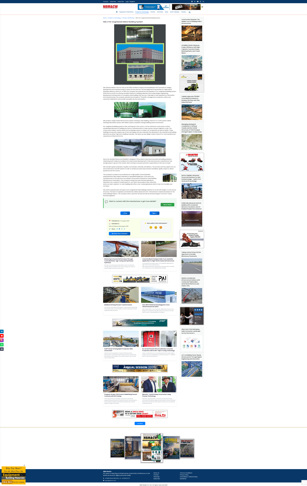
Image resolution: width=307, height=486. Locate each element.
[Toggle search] (189, 12)
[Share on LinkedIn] (119, 229)
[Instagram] (2, 340)
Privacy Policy (184, 475)
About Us (156, 473)
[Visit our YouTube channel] (197, 1)
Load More (140, 423)
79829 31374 (116, 478)
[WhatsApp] (2, 344)
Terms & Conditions (186, 473)
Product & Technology (142, 12)
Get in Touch (167, 205)
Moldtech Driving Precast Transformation (118, 305)
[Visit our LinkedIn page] (192, 1)
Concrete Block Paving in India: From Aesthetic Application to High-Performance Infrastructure (158, 260)
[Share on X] (121, 229)
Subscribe (121, 1)
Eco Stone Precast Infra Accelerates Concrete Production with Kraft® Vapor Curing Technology (158, 350)
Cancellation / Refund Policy (189, 477)
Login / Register (130, 1)
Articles (153, 12)
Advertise (113, 1)
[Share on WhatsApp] (124, 229)
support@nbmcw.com (110, 480)
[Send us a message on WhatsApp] (203, 1)
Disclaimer (183, 479)
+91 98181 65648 (109, 478)
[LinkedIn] (2, 331)
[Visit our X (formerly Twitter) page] (194, 1)
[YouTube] (2, 336)
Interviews (160, 12)
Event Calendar (174, 12)
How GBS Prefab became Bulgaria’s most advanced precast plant (156, 306)
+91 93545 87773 (126, 478)
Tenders (183, 12)
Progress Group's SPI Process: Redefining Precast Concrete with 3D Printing (120, 395)
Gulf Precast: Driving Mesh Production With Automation (118, 350)
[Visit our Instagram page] (200, 1)
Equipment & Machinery (126, 12)
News (166, 12)
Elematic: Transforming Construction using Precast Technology (156, 395)
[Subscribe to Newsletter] (2, 349)
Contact (105, 1)
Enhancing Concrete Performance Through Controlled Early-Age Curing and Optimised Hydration (118, 261)
